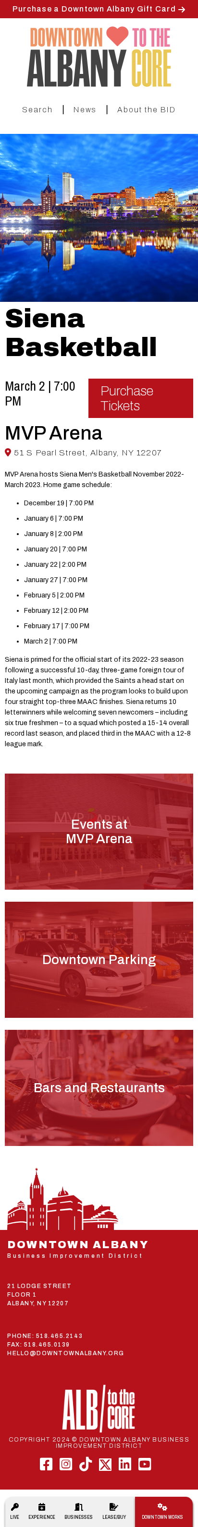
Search (37, 110)
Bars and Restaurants (99, 1088)
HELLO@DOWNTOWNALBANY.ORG (65, 1353)
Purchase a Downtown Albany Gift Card (94, 9)
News (85, 110)
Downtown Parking (99, 960)
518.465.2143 (59, 1336)
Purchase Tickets (126, 398)
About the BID (146, 110)
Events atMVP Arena (99, 831)
